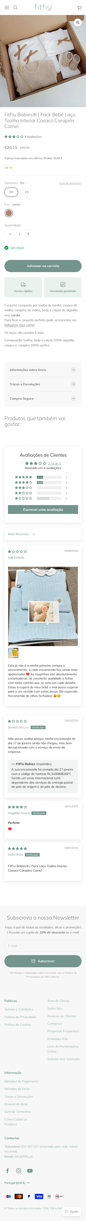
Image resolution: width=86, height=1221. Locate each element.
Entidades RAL (57, 1039)
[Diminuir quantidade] (10, 234)
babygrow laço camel (19, 325)
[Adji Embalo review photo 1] (43, 606)
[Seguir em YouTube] (30, 1171)
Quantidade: (13, 225)
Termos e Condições (18, 1009)
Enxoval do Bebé (16, 1104)
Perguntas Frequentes (63, 1031)
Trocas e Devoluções (19, 1097)
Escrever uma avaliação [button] (43, 509)
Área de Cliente (58, 1001)
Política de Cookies (17, 1024)
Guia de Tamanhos (17, 1112)
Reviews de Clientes (61, 1016)
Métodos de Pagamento (21, 1081)
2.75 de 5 (54, 464)
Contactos (54, 1024)
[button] (14, 137)
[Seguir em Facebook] (7, 1171)
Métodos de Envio (17, 1089)
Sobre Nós (54, 1008)
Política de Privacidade (20, 1017)
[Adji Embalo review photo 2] (13, 653)
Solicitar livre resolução (63, 1059)
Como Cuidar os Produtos (15, 1121)
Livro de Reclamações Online (63, 1048)
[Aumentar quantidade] (28, 234)
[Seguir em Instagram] (19, 1171)
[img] (17, 551)
